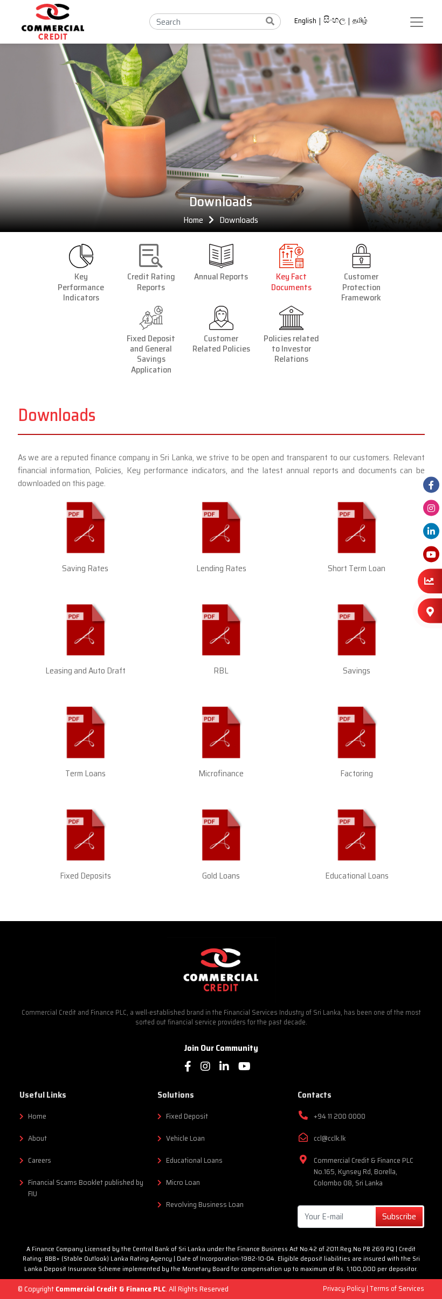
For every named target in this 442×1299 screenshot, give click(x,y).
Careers (39, 1160)
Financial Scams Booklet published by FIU (85, 1188)
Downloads (238, 220)
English (305, 21)
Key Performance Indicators (81, 286)
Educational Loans (357, 875)
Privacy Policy (345, 1288)
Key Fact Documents (291, 281)
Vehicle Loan (185, 1138)
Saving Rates (85, 568)
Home (193, 220)
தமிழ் (360, 21)
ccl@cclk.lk (330, 1138)
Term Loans (85, 773)
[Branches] (430, 611)
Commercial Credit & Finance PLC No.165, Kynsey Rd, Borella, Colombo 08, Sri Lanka (363, 1172)
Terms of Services (397, 1288)
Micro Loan (183, 1182)
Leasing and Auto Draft (85, 670)
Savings (356, 670)
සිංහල (334, 21)
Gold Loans (221, 875)
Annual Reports (221, 276)
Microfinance (221, 773)
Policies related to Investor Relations (291, 348)
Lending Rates (221, 568)
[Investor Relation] (430, 580)
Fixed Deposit (187, 1116)
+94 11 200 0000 (339, 1116)
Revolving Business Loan (205, 1204)
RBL (221, 670)
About (37, 1138)
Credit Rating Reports (151, 281)
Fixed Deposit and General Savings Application (151, 353)
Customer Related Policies (221, 343)
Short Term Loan (356, 568)
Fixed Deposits (85, 875)
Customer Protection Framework (361, 286)
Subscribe (399, 1216)
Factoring (356, 773)
